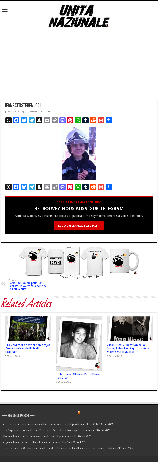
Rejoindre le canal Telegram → (79, 225)
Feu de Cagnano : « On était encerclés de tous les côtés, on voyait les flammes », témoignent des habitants (60, 448)
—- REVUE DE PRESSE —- (19, 416)
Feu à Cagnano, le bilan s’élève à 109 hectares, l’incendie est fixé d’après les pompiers (48, 430)
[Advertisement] (79, 68)
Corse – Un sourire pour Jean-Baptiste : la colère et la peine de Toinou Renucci (27, 285)
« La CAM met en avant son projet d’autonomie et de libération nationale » (27, 348)
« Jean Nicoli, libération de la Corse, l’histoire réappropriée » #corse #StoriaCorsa (128, 348)
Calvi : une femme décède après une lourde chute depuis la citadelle (39, 436)
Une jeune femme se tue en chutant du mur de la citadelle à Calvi (37, 442)
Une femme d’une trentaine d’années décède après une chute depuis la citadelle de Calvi (50, 424)
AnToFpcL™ (13, 112)
